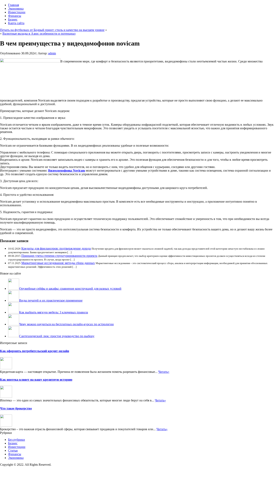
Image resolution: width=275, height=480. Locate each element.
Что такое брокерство (16, 408)
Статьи (13, 450)
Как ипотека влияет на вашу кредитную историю (36, 379)
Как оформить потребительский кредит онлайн (34, 351)
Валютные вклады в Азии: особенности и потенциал (38, 33)
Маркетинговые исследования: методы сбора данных (58, 263)
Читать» (163, 371)
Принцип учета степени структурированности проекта (59, 255)
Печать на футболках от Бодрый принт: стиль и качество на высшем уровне (52, 30)
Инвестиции (16, 12)
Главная (13, 5)
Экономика (16, 8)
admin (52, 53)
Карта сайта (16, 23)
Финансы (14, 16)
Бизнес (13, 19)
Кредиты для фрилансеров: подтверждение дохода (56, 248)
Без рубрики (16, 439)
